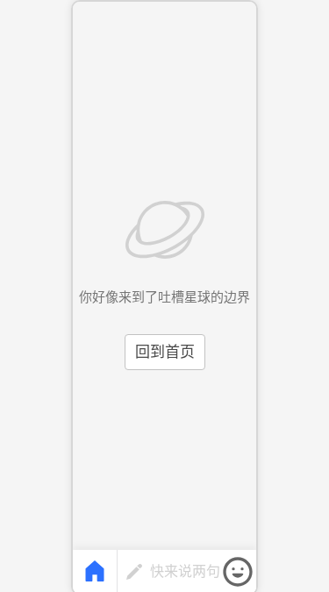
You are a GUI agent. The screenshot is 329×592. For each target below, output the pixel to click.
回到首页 (165, 352)
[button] (237, 571)
